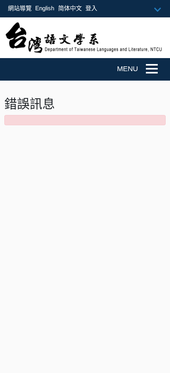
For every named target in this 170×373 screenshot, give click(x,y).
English (44, 8)
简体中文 (70, 8)
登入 (91, 8)
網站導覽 (20, 8)
